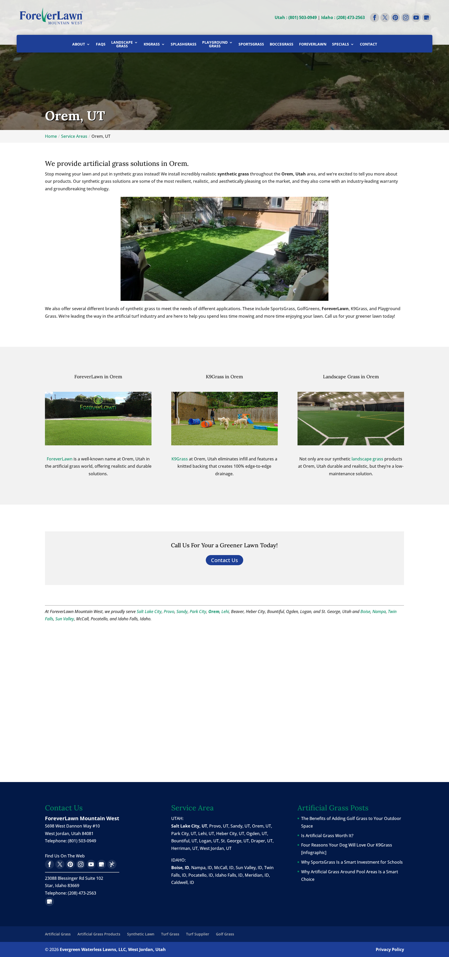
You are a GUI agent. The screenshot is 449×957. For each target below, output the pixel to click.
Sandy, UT (240, 826)
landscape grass (367, 459)
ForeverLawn (312, 44)
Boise (365, 611)
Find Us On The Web (65, 856)
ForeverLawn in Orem (98, 377)
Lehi (225, 611)
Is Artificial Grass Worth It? (327, 835)
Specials (340, 44)
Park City (198, 611)
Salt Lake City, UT (189, 826)
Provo (169, 611)
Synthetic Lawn (140, 934)
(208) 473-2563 (82, 893)
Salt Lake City (149, 611)
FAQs (100, 44)
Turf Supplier (197, 934)
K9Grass (152, 44)
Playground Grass (215, 44)
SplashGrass (183, 44)
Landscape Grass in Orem (351, 377)
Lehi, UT (206, 833)
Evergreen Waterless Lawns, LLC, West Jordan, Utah (113, 949)
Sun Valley (64, 619)
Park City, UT (183, 833)
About (78, 44)
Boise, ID (180, 867)
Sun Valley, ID (249, 867)
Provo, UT (218, 826)
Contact (368, 44)
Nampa (379, 611)
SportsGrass (251, 44)
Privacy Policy (390, 949)
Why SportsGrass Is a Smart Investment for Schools (352, 862)
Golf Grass (225, 934)
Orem (213, 611)
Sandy (182, 611)
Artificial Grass (58, 934)
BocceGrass (281, 44)
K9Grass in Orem (224, 377)
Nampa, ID (201, 867)
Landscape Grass (122, 44)
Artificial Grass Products (98, 934)
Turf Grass (170, 934)
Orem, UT (261, 826)
